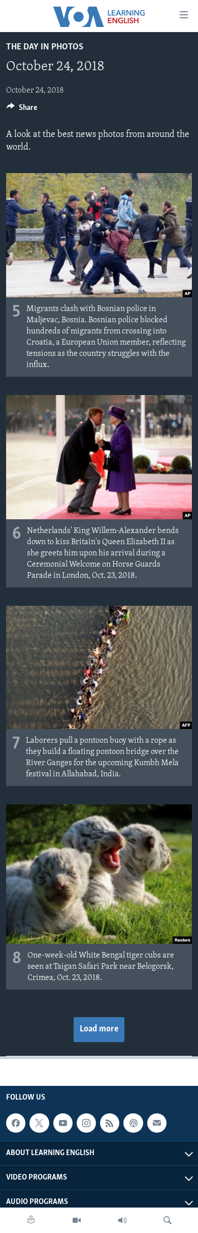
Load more (99, 1029)
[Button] (22, 110)
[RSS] (109, 1123)
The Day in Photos (44, 47)
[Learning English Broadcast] (122, 1220)
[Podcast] (133, 1123)
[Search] (167, 1220)
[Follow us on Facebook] (15, 1123)
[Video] (76, 1220)
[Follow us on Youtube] (63, 1123)
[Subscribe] (157, 1123)
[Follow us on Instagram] (86, 1123)
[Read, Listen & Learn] (31, 1220)
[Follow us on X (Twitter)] (39, 1123)
